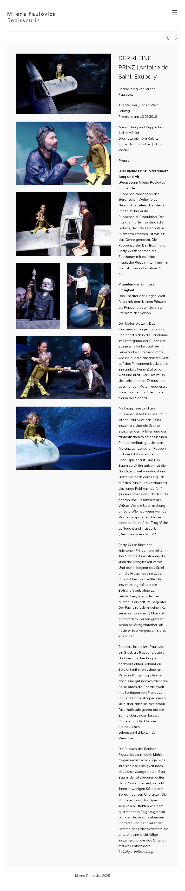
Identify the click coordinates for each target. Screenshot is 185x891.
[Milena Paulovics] (31, 17)
